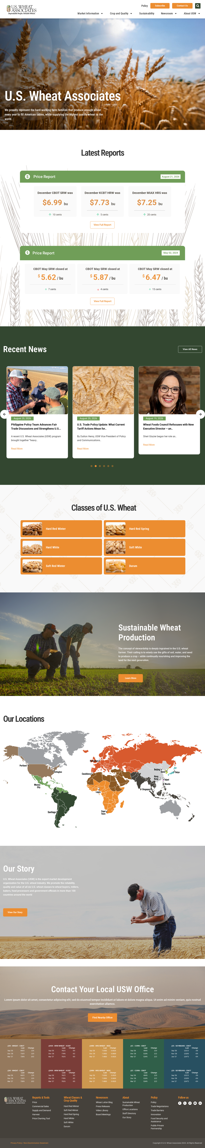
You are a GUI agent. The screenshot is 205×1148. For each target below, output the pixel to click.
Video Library (102, 1110)
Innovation (156, 1114)
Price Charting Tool (41, 1118)
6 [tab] (112, 466)
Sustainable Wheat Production (131, 1103)
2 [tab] (96, 466)
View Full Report (102, 224)
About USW (190, 13)
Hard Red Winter (71, 1106)
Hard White (69, 1118)
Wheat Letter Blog (104, 1102)
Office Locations (130, 1109)
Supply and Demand (41, 1110)
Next (200, 414)
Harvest (36, 1114)
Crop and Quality (119, 13)
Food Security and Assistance (159, 1120)
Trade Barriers (157, 1110)
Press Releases (103, 1106)
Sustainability (146, 13)
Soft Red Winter (71, 1110)
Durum (67, 1126)
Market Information (88, 13)
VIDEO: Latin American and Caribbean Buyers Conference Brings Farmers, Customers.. (99, 428)
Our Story (126, 1117)
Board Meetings (103, 1114)
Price (34, 1102)
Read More (16, 444)
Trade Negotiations (160, 1106)
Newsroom (167, 13)
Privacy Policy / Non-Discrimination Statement (29, 1143)
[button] (197, 6)
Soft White (68, 1122)
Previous (4, 414)
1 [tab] (91, 466)
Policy (144, 5)
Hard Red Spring (71, 1114)
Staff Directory (129, 1113)
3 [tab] (100, 466)
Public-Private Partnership (157, 1127)
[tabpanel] (36, 410)
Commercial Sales (40, 1106)
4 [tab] (104, 466)
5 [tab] (108, 466)
